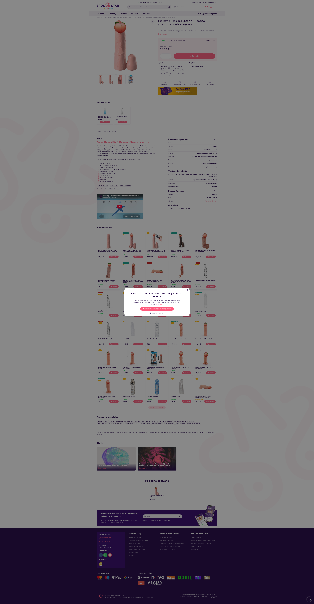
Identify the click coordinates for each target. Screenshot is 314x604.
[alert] (157, 302)
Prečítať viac (159, 304)
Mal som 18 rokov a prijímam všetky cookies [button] (157, 308)
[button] (157, 313)
